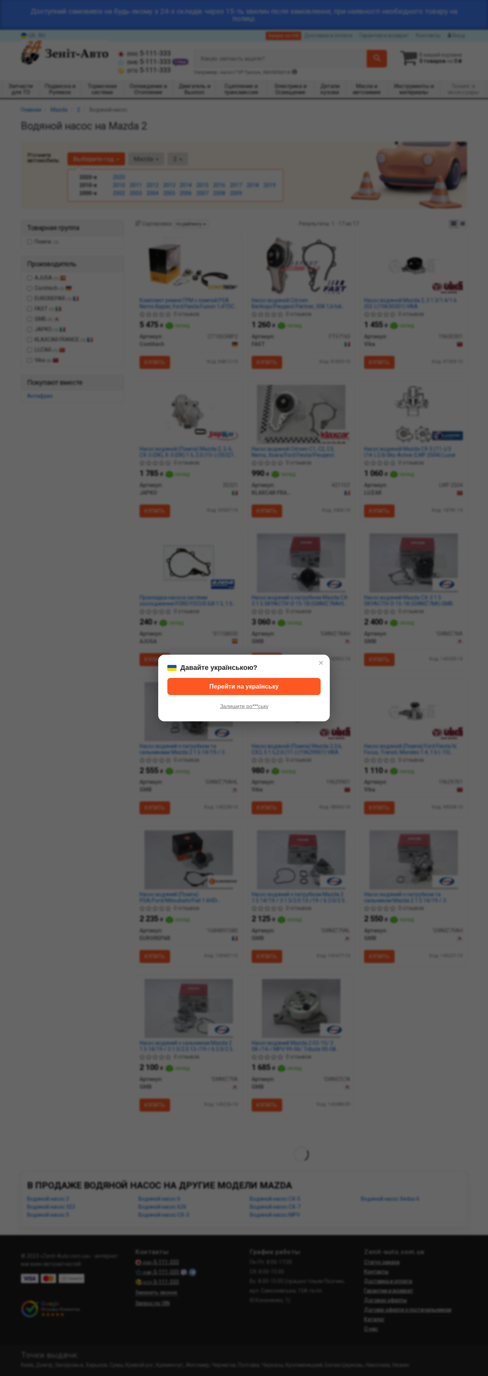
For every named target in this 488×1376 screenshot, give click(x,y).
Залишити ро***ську (244, 706)
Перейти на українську (244, 686)
